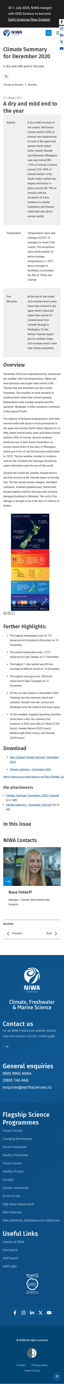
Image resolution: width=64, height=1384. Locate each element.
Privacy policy (40, 1365)
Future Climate (12, 1131)
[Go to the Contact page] (6, 1046)
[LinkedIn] (61, 35)
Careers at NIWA (13, 1242)
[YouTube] (61, 49)
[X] (61, 42)
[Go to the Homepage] (12, 33)
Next (49, 933)
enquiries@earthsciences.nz (27, 1087)
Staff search (11, 1258)
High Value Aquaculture (18, 1204)
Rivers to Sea (11, 1196)
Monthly (32, 84)
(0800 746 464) (16, 1080)
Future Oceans (12, 1163)
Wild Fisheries (12, 1212)
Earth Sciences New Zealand (29, 19)
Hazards (8, 1180)
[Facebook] (61, 22)
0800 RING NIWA (17, 1073)
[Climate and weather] (6, 76)
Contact (21, 1365)
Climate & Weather (13, 84)
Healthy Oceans (13, 1171)
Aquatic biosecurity (15, 1188)
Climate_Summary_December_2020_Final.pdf (32, 795)
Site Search (10, 1250)
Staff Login (10, 1266)
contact (42, 1036)
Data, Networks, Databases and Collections (31, 1220)
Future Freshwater (15, 1147)
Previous (17, 933)
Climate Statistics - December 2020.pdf (29, 804)
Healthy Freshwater (16, 1155)
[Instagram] (61, 29)
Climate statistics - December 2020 (30, 769)
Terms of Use (32, 1370)
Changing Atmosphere (17, 1139)
